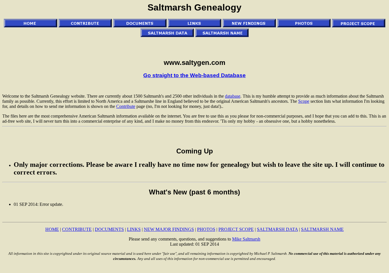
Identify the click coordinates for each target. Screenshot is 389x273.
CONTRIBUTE (77, 229)
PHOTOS (206, 229)
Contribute (125, 106)
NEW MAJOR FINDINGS (169, 229)
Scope (303, 101)
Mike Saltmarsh (246, 239)
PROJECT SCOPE (236, 229)
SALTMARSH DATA (277, 229)
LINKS (134, 229)
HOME (52, 229)
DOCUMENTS (109, 229)
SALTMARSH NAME (322, 229)
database (232, 96)
